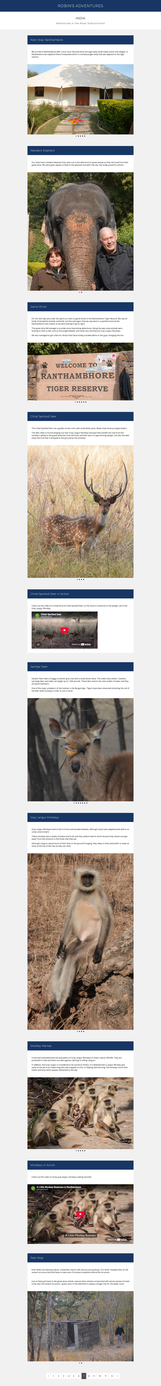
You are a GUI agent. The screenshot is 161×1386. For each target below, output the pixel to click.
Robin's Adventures (80, 6)
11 (106, 1376)
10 (100, 1376)
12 (112, 1376)
